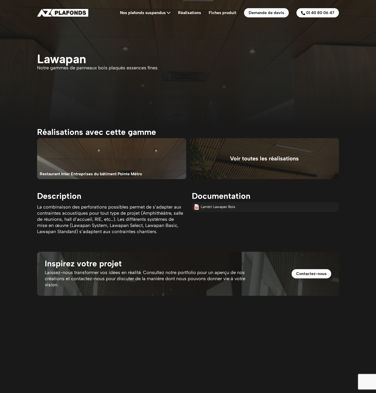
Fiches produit (222, 12)
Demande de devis (266, 12)
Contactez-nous (311, 273)
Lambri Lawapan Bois (218, 207)
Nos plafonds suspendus (143, 12)
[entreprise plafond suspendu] (62, 12)
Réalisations (189, 12)
